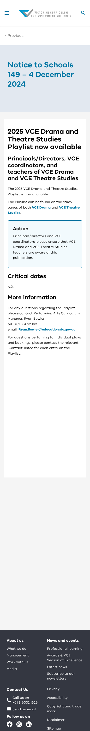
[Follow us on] (9, 724)
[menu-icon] (7, 13)
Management (18, 655)
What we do (16, 648)
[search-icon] (83, 13)
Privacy (53, 689)
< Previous (14, 35)
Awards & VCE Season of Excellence (64, 657)
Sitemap (54, 728)
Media (12, 669)
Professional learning (65, 648)
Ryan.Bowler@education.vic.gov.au (47, 329)
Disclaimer (56, 720)
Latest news (57, 667)
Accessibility (57, 697)
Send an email (24, 709)
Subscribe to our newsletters (61, 676)
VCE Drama (41, 207)
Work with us (17, 662)
